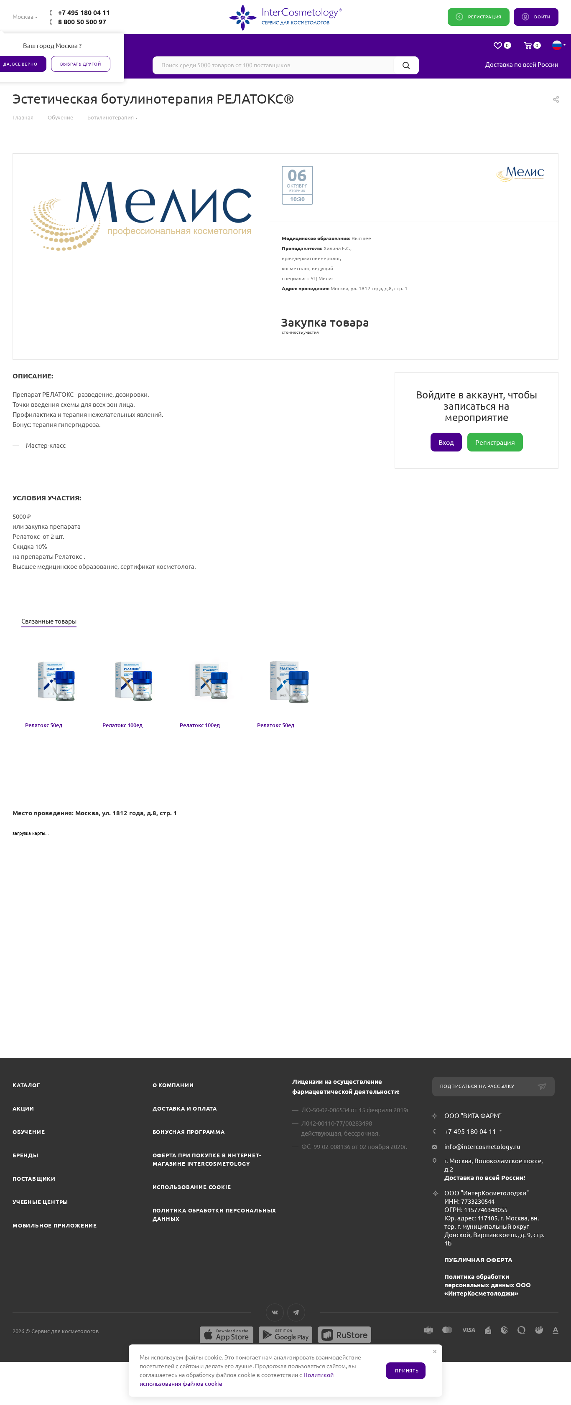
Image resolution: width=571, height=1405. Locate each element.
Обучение (29, 1132)
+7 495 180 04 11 (84, 12)
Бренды (25, 1155)
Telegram (296, 1312)
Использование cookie (192, 1187)
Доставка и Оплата (185, 1108)
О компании (173, 1085)
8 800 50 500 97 (82, 21)
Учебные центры (40, 1202)
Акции (23, 1108)
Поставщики (34, 1179)
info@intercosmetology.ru (482, 1146)
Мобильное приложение (55, 1225)
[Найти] (406, 65)
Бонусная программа (189, 1132)
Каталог (27, 1085)
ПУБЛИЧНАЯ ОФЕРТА (478, 1259)
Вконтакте (275, 1312)
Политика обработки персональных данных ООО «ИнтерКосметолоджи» (487, 1285)
